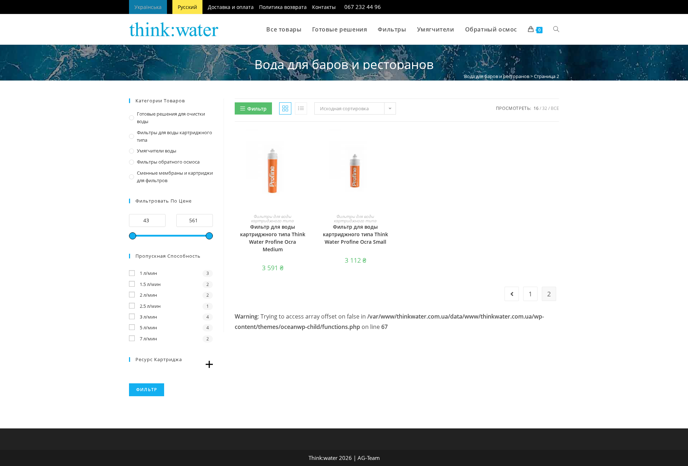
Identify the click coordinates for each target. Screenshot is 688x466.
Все (555, 108)
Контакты (324, 7)
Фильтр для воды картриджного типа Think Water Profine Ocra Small (355, 234)
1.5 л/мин (150, 284)
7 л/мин (148, 338)
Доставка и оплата (231, 7)
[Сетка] (285, 108)
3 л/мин (148, 317)
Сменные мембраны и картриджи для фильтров (175, 177)
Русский (187, 7)
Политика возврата (283, 7)
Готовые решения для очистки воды (171, 118)
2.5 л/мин (150, 306)
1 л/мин (148, 273)
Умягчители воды (156, 150)
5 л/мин (148, 327)
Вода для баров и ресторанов (496, 76)
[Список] (301, 108)
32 (544, 108)
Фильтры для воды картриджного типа (272, 218)
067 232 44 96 (362, 7)
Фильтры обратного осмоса (168, 162)
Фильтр (146, 390)
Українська (148, 7)
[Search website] (556, 29)
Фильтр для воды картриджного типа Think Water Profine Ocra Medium (272, 238)
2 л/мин (148, 295)
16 (536, 108)
